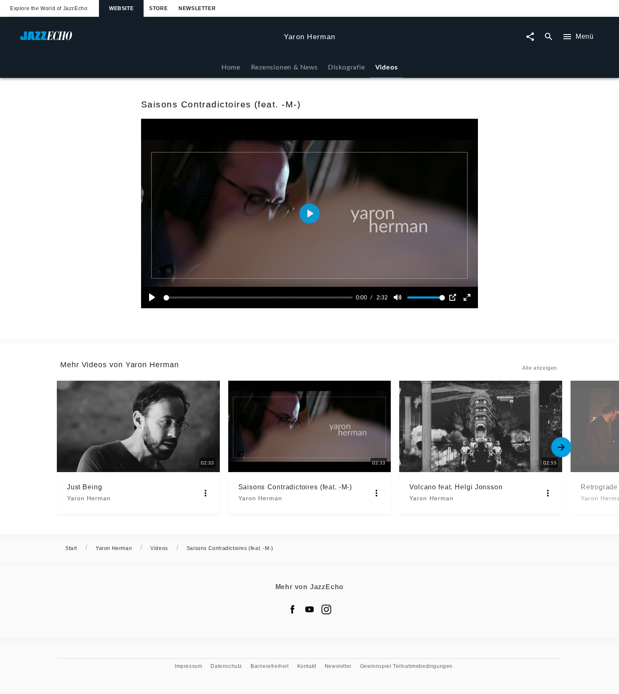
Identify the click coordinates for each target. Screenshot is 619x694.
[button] (309, 213)
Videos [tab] (386, 67)
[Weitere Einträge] (561, 447)
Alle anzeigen (539, 368)
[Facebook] (292, 609)
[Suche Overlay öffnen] (548, 36)
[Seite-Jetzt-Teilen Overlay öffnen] (530, 36)
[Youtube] (309, 609)
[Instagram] (326, 609)
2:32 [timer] (382, 297)
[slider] (259, 298)
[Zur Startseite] (148, 39)
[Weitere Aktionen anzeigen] (205, 493)
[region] (309, 213)
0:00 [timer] (361, 297)
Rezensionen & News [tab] (284, 67)
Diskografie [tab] (346, 67)
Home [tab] (230, 67)
